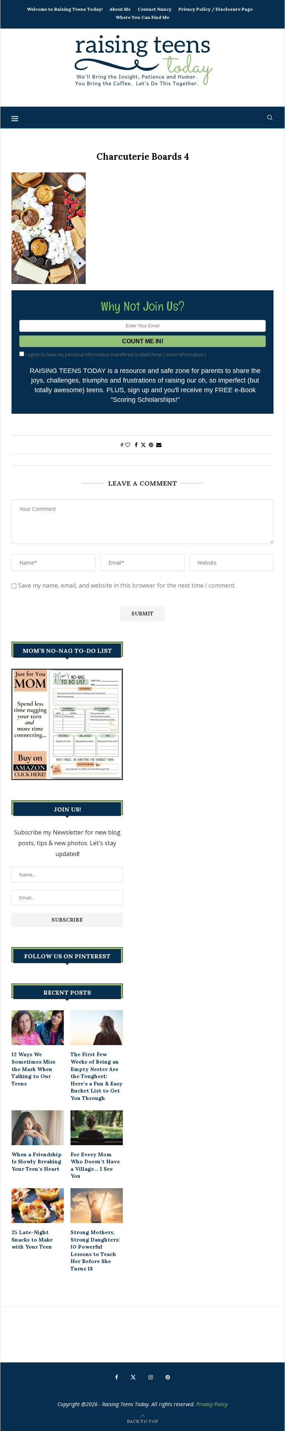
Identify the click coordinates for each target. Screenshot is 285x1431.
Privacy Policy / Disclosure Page (215, 9)
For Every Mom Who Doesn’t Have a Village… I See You (95, 1165)
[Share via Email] (158, 444)
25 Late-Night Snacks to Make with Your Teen (32, 1239)
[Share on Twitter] (143, 444)
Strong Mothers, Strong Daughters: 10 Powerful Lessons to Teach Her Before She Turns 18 (95, 1250)
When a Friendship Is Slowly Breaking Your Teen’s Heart (37, 1161)
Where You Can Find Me (142, 17)
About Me (120, 9)
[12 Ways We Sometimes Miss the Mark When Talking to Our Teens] (38, 1027)
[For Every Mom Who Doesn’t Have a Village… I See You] (97, 1127)
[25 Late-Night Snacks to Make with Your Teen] (38, 1205)
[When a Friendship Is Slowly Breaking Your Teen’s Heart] (38, 1127)
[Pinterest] (168, 1377)
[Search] (269, 117)
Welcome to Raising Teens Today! (64, 9)
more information (184, 354)
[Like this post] (127, 444)
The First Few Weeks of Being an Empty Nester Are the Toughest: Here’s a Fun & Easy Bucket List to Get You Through (96, 1076)
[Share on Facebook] (136, 444)
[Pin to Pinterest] (151, 444)
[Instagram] (150, 1377)
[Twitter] (133, 1377)
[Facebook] (116, 1377)
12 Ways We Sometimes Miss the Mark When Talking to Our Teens (33, 1069)
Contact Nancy (154, 9)
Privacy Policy (211, 1404)
